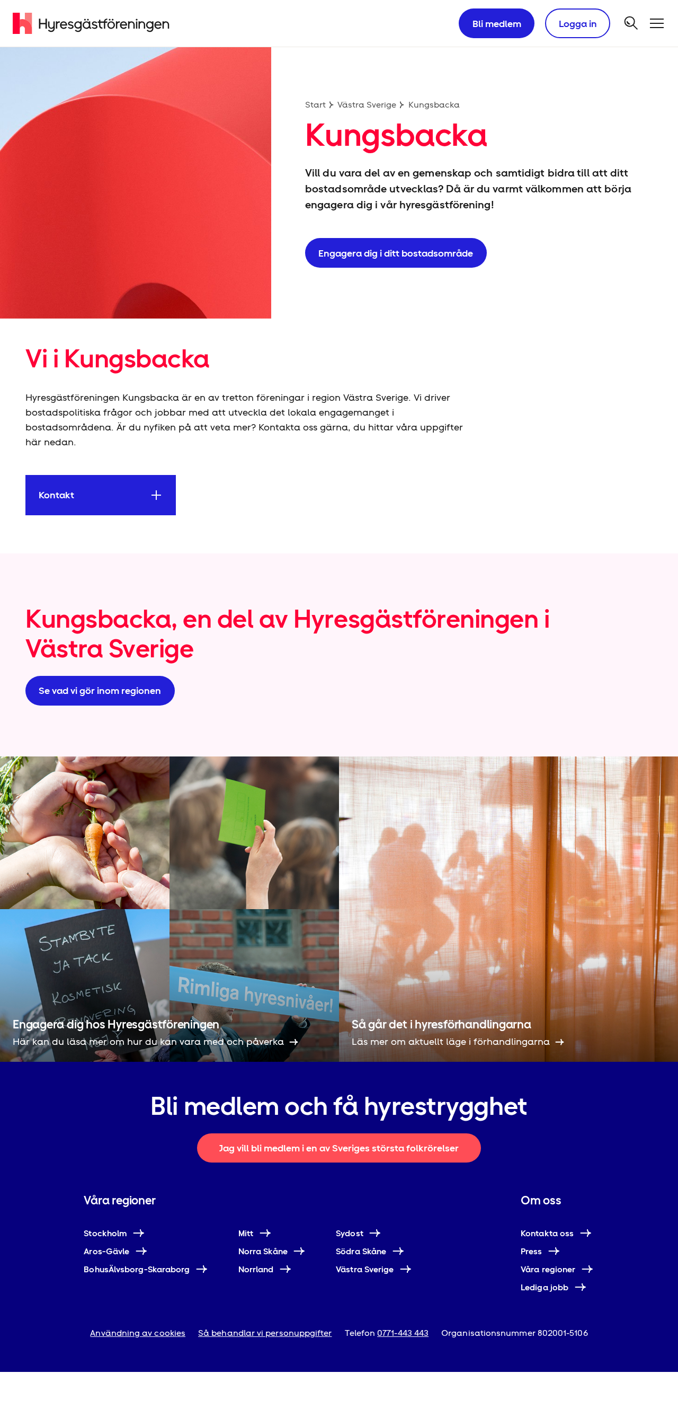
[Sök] (631, 23)
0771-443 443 (403, 1333)
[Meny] (657, 23)
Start (315, 104)
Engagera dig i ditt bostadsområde (395, 253)
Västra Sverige (366, 104)
